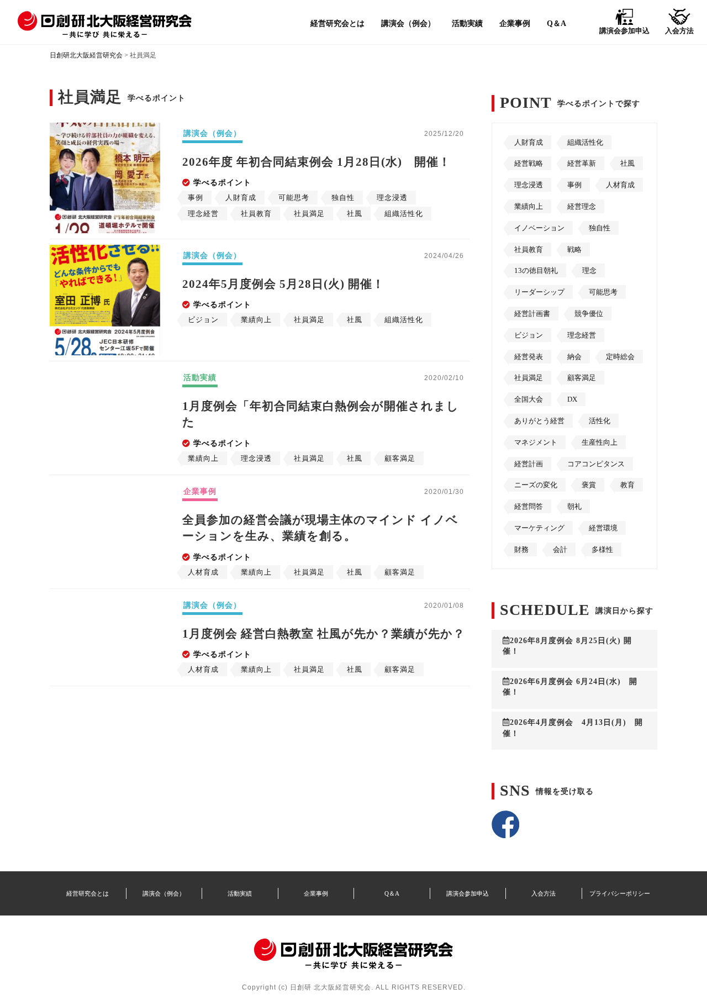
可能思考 (603, 292)
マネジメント (535, 442)
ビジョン (528, 335)
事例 (574, 185)
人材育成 (620, 185)
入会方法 (543, 893)
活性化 (599, 421)
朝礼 (574, 506)
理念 (589, 270)
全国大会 (528, 399)
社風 (627, 163)
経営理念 (581, 206)
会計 (560, 549)
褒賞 (589, 485)
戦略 (574, 249)
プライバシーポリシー (619, 893)
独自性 (599, 228)
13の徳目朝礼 (536, 270)
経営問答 (528, 506)
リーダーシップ (539, 292)
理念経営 (581, 335)
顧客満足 (581, 377)
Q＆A (556, 23)
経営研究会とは (337, 23)
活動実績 (467, 23)
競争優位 (588, 313)
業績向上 (528, 206)
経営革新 (581, 163)
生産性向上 (600, 442)
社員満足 (528, 377)
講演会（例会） (408, 23)
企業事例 (514, 23)
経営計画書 (532, 313)
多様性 (602, 549)
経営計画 (528, 464)
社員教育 (528, 249)
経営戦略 (528, 163)
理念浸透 (528, 185)
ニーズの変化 (535, 485)
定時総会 (620, 356)
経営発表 (528, 356)
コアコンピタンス (596, 464)
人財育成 (528, 142)
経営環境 (603, 528)
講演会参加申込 (467, 893)
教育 (627, 485)
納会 (574, 356)
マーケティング (539, 528)
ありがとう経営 (539, 421)
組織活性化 (585, 142)
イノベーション (539, 228)
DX (572, 399)
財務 (521, 549)
